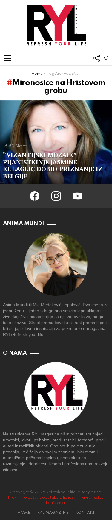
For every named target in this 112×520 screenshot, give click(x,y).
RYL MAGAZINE (52, 513)
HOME (23, 513)
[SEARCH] (106, 58)
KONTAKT (85, 513)
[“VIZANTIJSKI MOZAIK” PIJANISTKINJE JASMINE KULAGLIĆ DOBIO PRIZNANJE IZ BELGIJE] (56, 142)
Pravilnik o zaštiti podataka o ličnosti (42, 497)
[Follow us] (96, 58)
